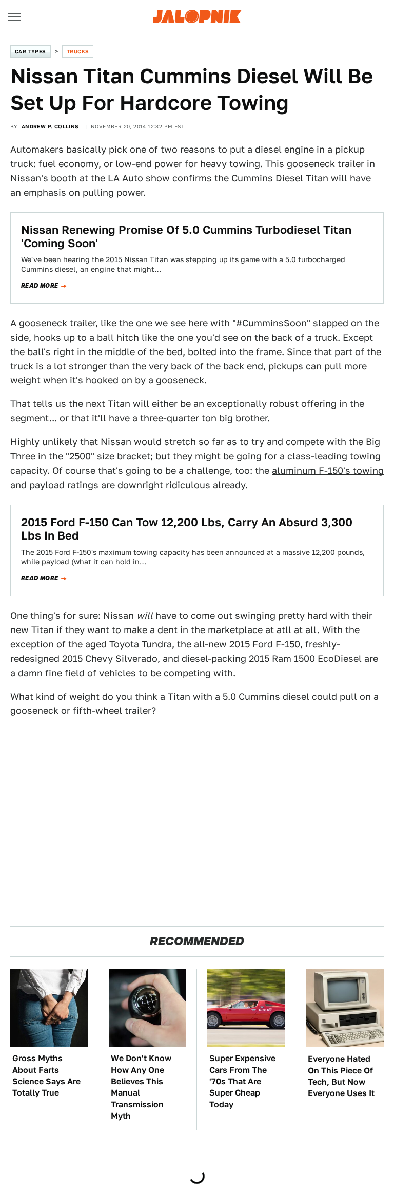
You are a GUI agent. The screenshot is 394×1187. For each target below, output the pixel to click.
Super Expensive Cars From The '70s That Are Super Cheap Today (242, 1081)
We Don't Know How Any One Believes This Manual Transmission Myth (141, 1087)
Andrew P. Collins (50, 126)
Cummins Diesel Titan (279, 178)
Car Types (30, 51)
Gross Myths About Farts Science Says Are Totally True (46, 1075)
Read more (39, 285)
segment (29, 418)
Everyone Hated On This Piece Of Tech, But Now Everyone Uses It (341, 1076)
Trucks (78, 51)
